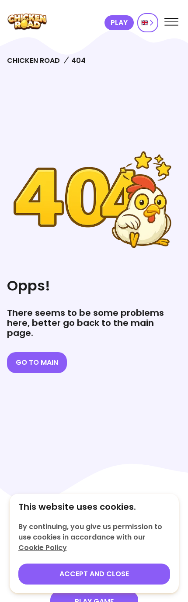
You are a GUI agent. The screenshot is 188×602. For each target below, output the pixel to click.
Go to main (37, 362)
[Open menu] (171, 23)
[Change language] (147, 22)
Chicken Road (33, 60)
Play (119, 22)
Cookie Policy (42, 548)
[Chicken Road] (54, 22)
